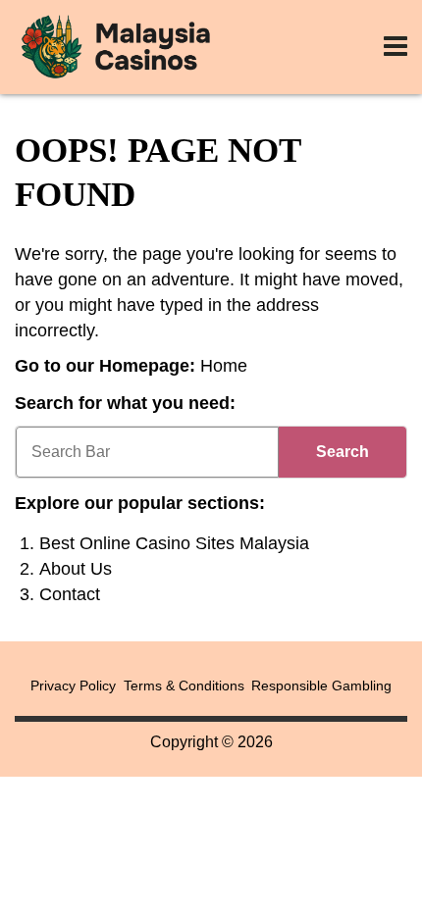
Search (342, 451)
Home (223, 366)
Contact (69, 594)
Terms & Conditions (184, 685)
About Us (75, 569)
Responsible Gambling (321, 685)
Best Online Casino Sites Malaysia (174, 543)
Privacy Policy (73, 685)
